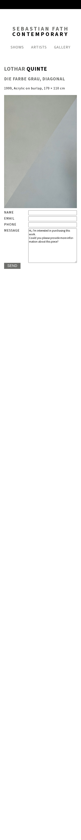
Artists (39, 47)
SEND (12, 266)
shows (17, 47)
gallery (62, 47)
